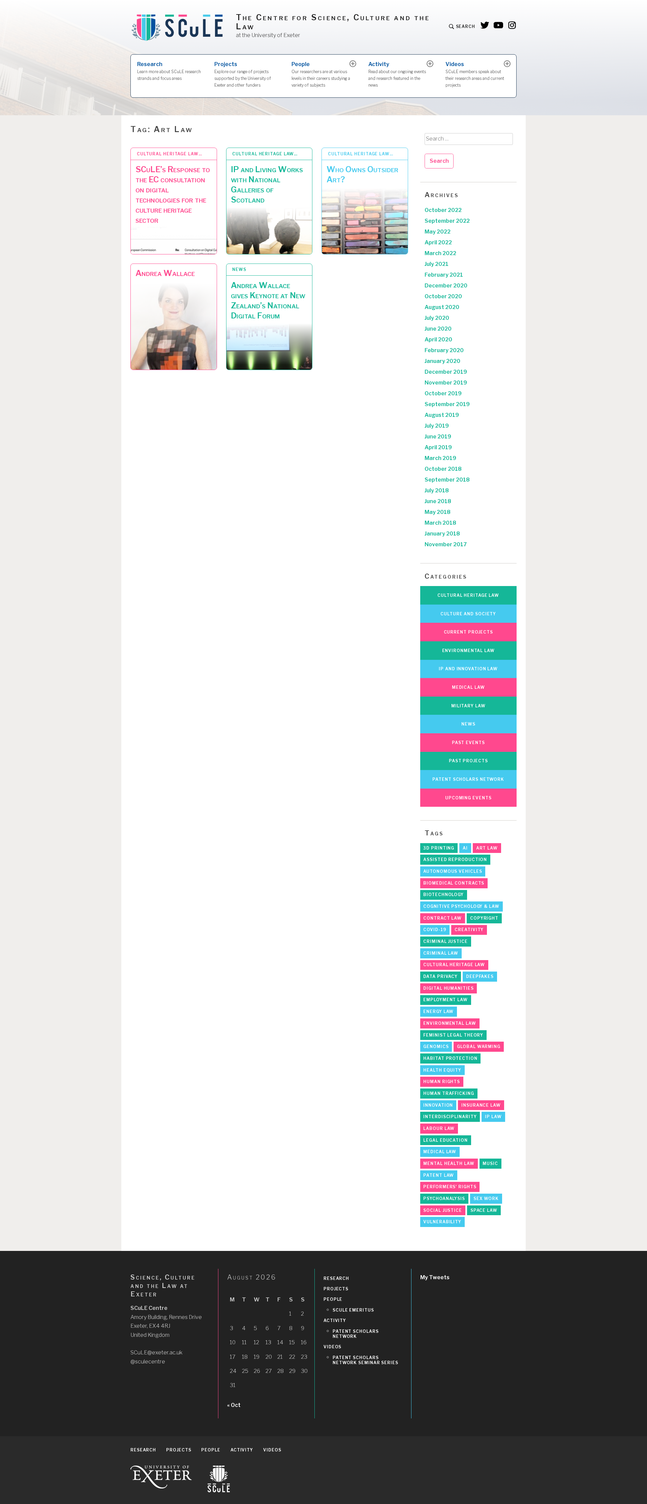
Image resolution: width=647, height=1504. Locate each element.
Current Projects (468, 632)
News (239, 269)
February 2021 (444, 275)
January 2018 (442, 533)
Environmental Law (468, 650)
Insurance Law (481, 1105)
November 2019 (446, 382)
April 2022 (438, 242)
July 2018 (437, 490)
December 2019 (446, 372)
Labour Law (439, 1128)
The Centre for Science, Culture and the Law (333, 22)
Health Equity (442, 1070)
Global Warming (478, 1046)
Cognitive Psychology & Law (461, 906)
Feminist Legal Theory (453, 1035)
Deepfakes (480, 976)
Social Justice (442, 1210)
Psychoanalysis (444, 1198)
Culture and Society (468, 613)
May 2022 (438, 231)
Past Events (468, 742)
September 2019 (447, 404)
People (320, 74)
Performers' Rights (449, 1186)
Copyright (484, 918)
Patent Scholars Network (468, 779)
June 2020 (438, 329)
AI (465, 848)
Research (169, 71)
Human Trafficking (448, 1093)
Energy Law (438, 1011)
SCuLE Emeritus (353, 1310)
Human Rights (441, 1081)
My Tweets (435, 1277)
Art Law (487, 848)
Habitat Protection (450, 1058)
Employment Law (445, 999)
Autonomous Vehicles (452, 871)
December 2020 (446, 285)
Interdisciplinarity (449, 1116)
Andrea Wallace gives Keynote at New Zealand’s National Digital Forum (268, 300)
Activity (397, 74)
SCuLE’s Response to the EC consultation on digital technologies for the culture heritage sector (172, 194)
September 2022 (447, 221)
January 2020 (442, 361)
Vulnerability (442, 1221)
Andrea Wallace (165, 273)
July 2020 (437, 318)
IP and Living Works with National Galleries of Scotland (267, 184)
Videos (474, 74)
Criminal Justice (445, 941)
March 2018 (440, 523)
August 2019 (442, 415)
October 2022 (443, 210)
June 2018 (438, 501)
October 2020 (443, 296)
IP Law (493, 1116)
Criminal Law (440, 953)
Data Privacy (440, 976)
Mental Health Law (448, 1163)
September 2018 (447, 480)
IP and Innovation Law (468, 668)
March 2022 (440, 253)
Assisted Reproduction (455, 859)
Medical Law (468, 687)
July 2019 (437, 426)
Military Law (468, 705)
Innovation (438, 1105)
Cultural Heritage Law (468, 595)
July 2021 (437, 264)
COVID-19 (434, 929)
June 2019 (438, 436)
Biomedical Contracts (453, 883)
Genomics (436, 1046)
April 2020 (438, 339)
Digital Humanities (448, 988)
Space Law (483, 1210)
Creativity (469, 929)
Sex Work (486, 1198)
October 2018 (443, 469)
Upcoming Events (468, 797)
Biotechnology (443, 894)
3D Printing (438, 848)
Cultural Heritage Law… (169, 153)
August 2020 (442, 307)
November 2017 (446, 544)
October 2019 (443, 393)
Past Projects (468, 760)
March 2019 (440, 458)
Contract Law (442, 918)
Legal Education (445, 1140)
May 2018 (438, 512)
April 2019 (438, 447)
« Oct (234, 1405)
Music (490, 1163)
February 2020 (444, 350)
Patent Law (438, 1175)
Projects (242, 74)
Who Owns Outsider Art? (362, 174)
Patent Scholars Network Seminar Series (365, 1360)
